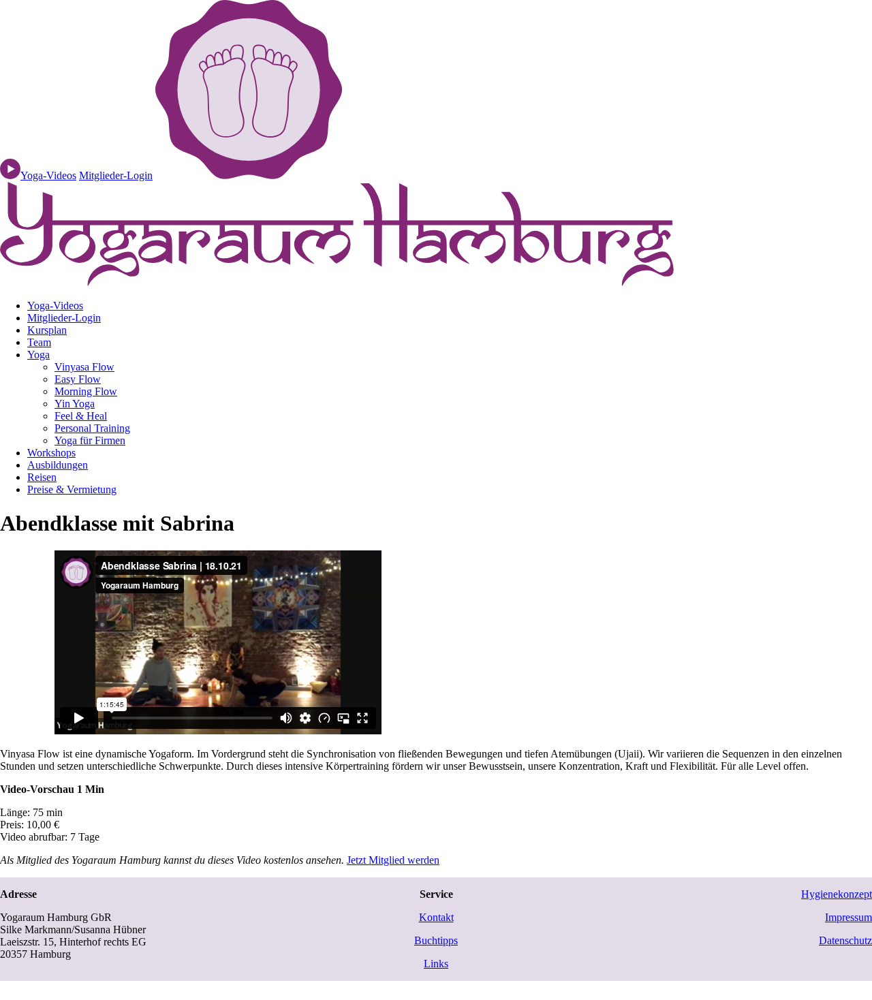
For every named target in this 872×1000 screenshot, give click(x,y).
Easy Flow (77, 379)
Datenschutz (845, 940)
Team (39, 342)
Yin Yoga (74, 403)
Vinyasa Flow (84, 367)
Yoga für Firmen (89, 440)
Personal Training (92, 428)
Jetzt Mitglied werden (393, 860)
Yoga (38, 354)
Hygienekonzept (836, 894)
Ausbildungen (57, 465)
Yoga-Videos (55, 305)
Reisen (42, 477)
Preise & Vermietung (71, 489)
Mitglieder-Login (116, 175)
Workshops (51, 452)
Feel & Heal (80, 416)
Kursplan (47, 330)
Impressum (848, 917)
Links (436, 963)
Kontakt (436, 917)
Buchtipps (436, 940)
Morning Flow (85, 391)
